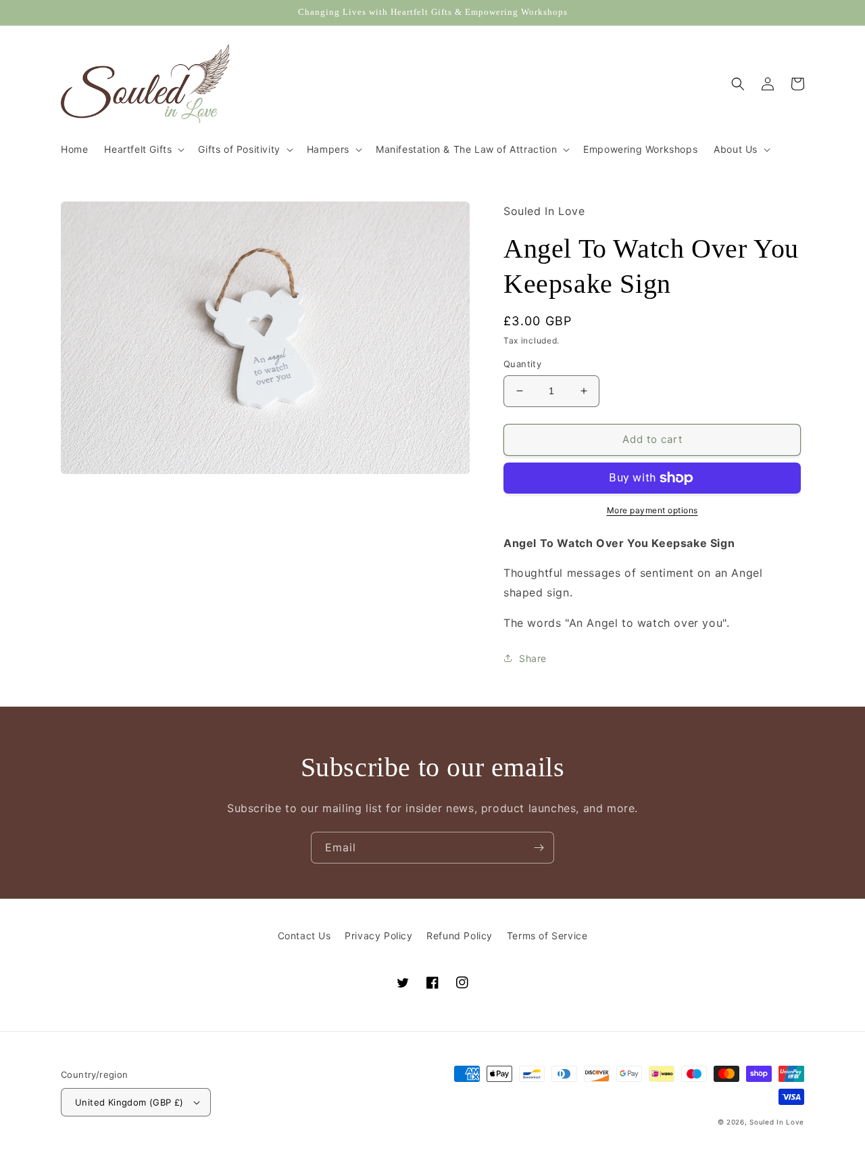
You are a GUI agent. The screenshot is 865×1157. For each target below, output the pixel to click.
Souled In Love (776, 1122)
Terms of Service (547, 935)
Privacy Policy (378, 935)
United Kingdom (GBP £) (129, 1102)
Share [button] (533, 658)
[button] (143, 149)
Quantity (522, 363)
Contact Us (304, 935)
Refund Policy (459, 935)
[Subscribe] (538, 848)
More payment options (652, 510)
